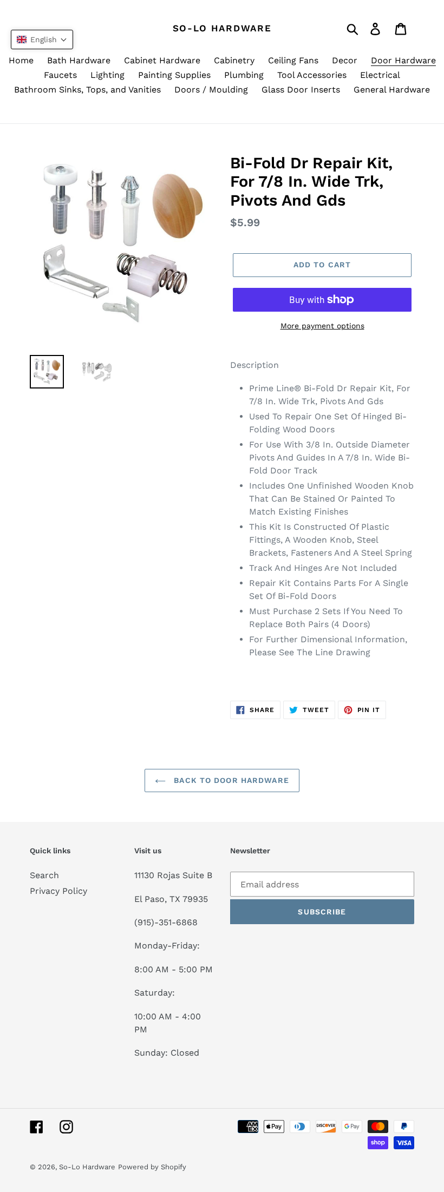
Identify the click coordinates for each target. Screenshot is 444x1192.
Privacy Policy (58, 891)
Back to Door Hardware (230, 780)
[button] (42, 39)
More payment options (322, 325)
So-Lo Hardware (222, 28)
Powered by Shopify (152, 1167)
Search (44, 875)
